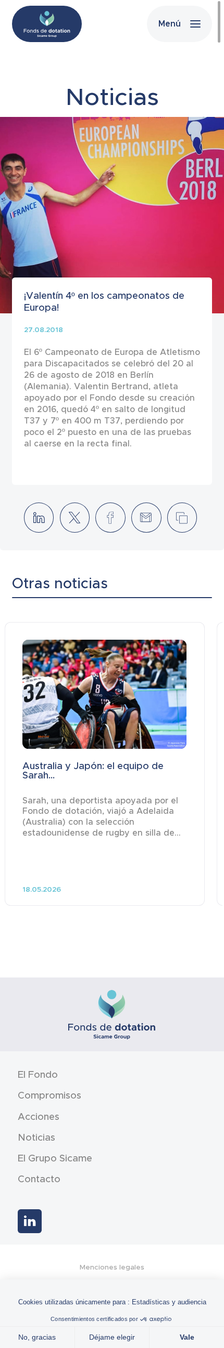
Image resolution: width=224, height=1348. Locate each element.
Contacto (39, 1179)
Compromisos (49, 1095)
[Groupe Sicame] (47, 24)
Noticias (36, 1137)
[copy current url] (182, 517)
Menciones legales (112, 1267)
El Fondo (38, 1074)
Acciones (38, 1116)
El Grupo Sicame (55, 1158)
